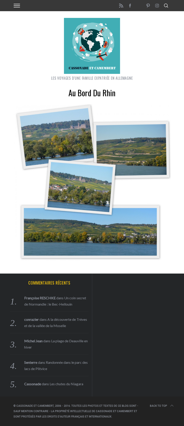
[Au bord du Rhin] (92, 259)
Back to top (158, 405)
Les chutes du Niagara (66, 384)
